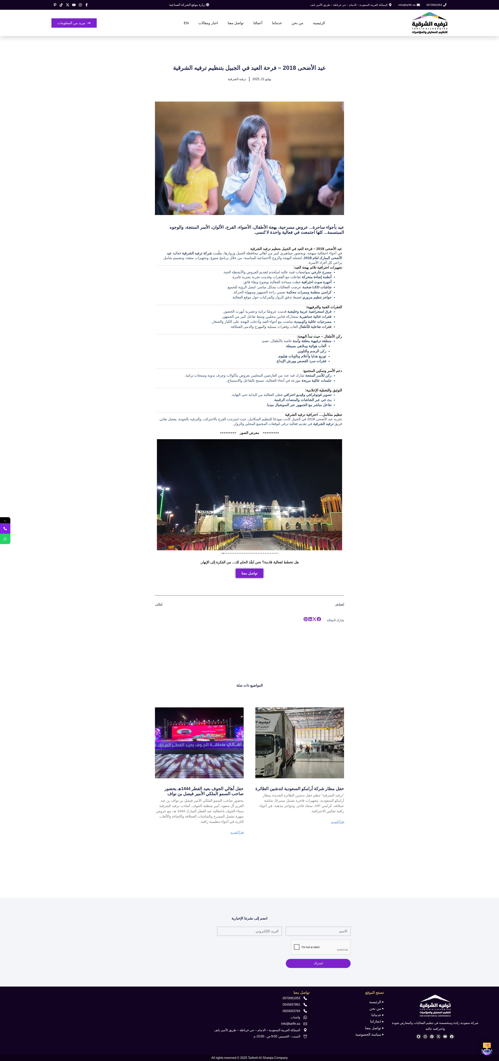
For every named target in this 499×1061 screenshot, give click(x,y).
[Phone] (5, 528)
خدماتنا (277, 23)
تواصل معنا (236, 23)
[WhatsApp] (5, 539)
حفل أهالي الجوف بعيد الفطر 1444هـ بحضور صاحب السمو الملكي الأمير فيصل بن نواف (204, 791)
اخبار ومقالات (208, 23)
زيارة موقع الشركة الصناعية (187, 4)
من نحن (297, 23)
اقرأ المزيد (337, 822)
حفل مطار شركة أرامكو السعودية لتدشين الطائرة (299, 788)
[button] (161, 494)
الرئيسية (319, 23)
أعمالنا (257, 23)
